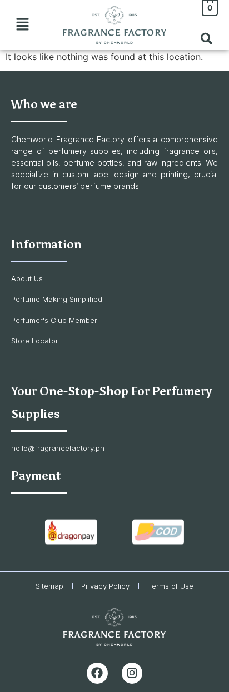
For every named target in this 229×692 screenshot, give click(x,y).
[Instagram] (132, 673)
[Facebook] (97, 673)
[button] (22, 25)
